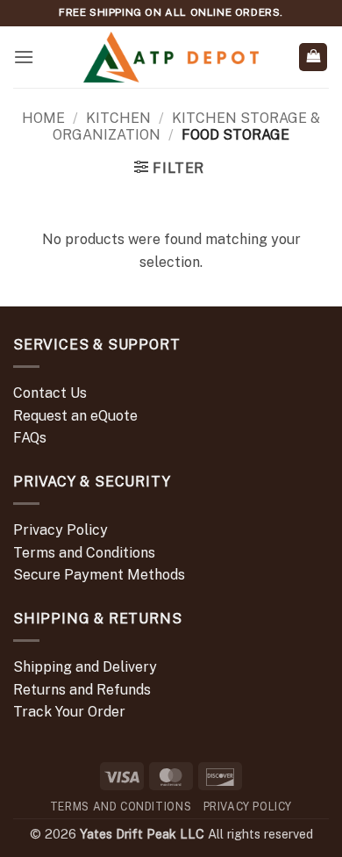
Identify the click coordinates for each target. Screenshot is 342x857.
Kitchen (118, 118)
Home (43, 118)
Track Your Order (69, 711)
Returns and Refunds (82, 689)
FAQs (29, 437)
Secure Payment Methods (99, 574)
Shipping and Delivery (85, 667)
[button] (23, 56)
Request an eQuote (75, 415)
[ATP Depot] (171, 57)
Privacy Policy (60, 530)
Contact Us (50, 393)
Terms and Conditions (84, 552)
